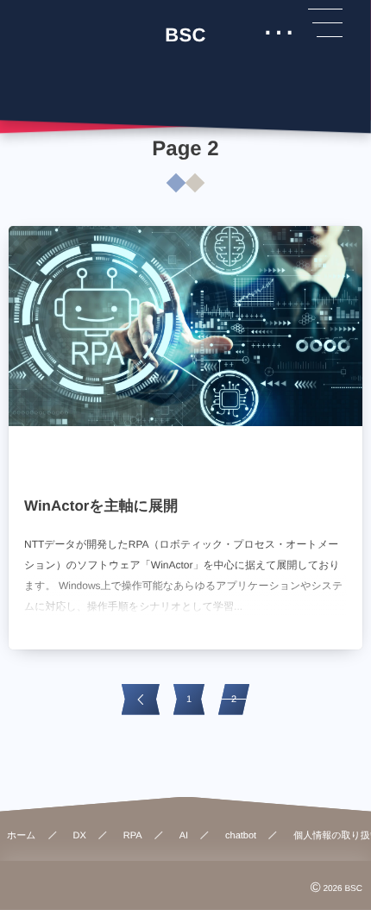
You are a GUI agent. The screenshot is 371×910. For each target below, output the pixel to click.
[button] (325, 23)
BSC (185, 35)
